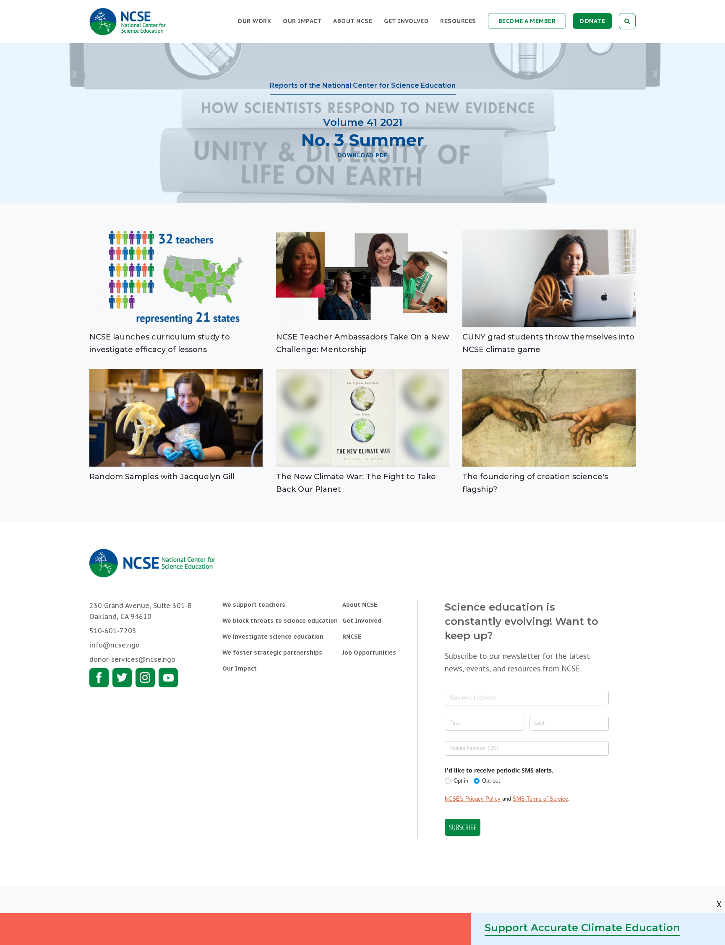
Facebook (99, 677)
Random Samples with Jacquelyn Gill (162, 476)
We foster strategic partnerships (272, 652)
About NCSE (352, 21)
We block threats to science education (280, 620)
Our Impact (302, 21)
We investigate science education (272, 636)
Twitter (122, 677)
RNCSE (351, 636)
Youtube (168, 677)
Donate (592, 21)
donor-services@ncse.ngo (132, 659)
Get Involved (406, 21)
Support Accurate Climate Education (582, 928)
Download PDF (363, 155)
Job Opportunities (369, 652)
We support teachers (253, 604)
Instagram (145, 677)
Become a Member (527, 21)
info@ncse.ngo (114, 645)
